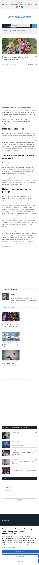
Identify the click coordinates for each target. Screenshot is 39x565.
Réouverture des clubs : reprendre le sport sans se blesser (11, 364)
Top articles (15, 427)
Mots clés (24, 427)
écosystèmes (16, 209)
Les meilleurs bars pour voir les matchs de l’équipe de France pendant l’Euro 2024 (11, 326)
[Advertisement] (19, 87)
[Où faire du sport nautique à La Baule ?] (11, 337)
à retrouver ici (28, 169)
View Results (19, 504)
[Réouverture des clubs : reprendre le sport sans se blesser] (11, 356)
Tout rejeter (20, 561)
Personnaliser (20, 556)
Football (7, 497)
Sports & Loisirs (32, 64)
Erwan (6, 64)
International (8, 490)
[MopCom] (19, 17)
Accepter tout (20, 551)
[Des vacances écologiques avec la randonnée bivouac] (19, 46)
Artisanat (7, 487)
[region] (19, 545)
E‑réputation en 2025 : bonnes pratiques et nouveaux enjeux (22, 453)
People (6, 494)
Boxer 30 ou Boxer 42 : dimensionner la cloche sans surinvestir (23, 436)
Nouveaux (6, 427)
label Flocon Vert (6, 148)
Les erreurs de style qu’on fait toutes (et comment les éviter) (24, 462)
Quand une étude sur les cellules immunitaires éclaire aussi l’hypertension (23, 444)
